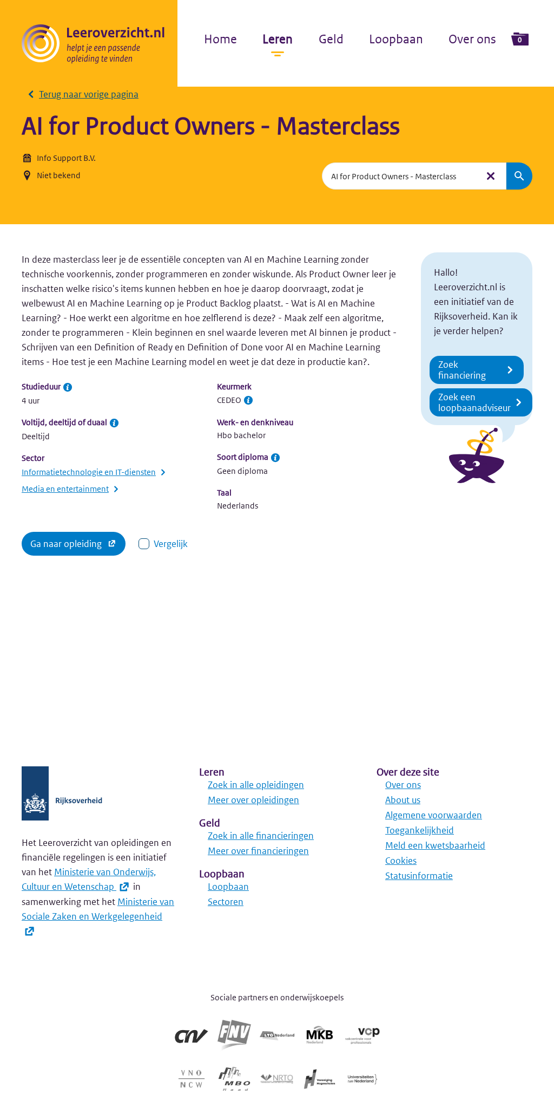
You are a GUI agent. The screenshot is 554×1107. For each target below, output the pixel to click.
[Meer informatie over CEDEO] (248, 400)
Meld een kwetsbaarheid (435, 845)
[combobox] (400, 176)
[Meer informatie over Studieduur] (68, 387)
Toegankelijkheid (419, 830)
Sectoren (225, 902)
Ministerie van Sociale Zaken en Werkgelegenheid (98, 909)
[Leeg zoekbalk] (491, 176)
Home (220, 39)
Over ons (472, 39)
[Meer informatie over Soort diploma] (275, 458)
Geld (331, 39)
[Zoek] (519, 176)
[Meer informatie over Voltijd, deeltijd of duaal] (114, 423)
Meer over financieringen (258, 851)
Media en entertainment (65, 489)
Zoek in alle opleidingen (256, 785)
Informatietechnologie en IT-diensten (89, 472)
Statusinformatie (419, 876)
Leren (277, 39)
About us (402, 800)
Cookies (401, 861)
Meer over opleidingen (253, 800)
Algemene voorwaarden (433, 815)
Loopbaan (396, 39)
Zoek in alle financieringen (261, 836)
